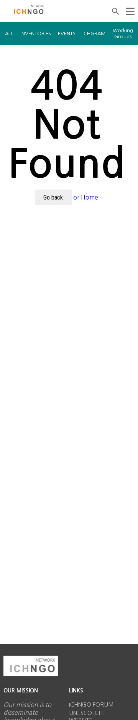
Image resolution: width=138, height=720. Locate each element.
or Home (85, 197)
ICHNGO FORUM (91, 704)
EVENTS (67, 33)
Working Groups (123, 33)
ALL (9, 33)
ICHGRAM (93, 33)
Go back (53, 197)
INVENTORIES (35, 33)
